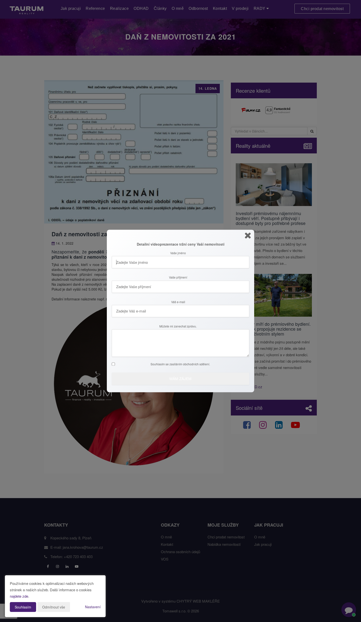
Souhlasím (23, 607)
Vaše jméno (178, 253)
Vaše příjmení (178, 277)
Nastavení (93, 606)
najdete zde (19, 596)
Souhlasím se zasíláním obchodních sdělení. (180, 364)
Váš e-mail (178, 302)
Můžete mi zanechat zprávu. (178, 326)
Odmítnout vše (53, 607)
